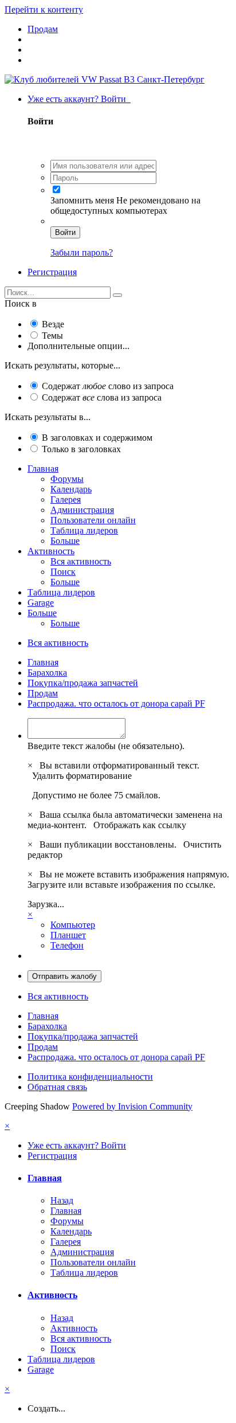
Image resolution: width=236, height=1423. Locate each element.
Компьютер (72, 925)
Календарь (71, 489)
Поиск (63, 572)
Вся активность (80, 561)
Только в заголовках (81, 449)
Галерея (65, 499)
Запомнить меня (82, 200)
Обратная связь (57, 1087)
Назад (61, 1200)
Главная (42, 468)
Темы (52, 335)
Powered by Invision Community (132, 1106)
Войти (65, 232)
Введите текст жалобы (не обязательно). (105, 746)
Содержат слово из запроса (108, 386)
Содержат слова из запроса (102, 397)
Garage (40, 602)
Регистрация (52, 272)
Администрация (82, 510)
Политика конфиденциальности (90, 1076)
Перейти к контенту (44, 9)
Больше (65, 541)
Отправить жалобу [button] (64, 976)
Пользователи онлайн (93, 520)
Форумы (67, 479)
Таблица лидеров (84, 530)
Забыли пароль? (81, 252)
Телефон (67, 945)
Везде (53, 324)
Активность (50, 551)
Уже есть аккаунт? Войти (79, 99)
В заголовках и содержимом (97, 437)
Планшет (68, 935)
